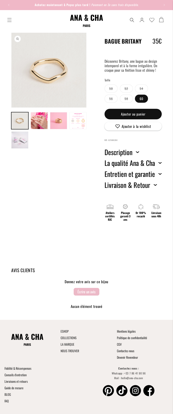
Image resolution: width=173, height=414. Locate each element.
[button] (9, 20)
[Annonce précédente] (9, 5)
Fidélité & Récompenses (18, 368)
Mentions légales (126, 331)
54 (144, 89)
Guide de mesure (14, 387)
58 (129, 99)
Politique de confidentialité (132, 337)
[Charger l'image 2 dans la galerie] (39, 120)
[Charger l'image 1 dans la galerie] (19, 120)
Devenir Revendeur (127, 357)
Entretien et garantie (130, 174)
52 (129, 89)
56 (113, 99)
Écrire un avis (86, 291)
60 (141, 98)
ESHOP (65, 331)
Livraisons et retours (16, 381)
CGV (119, 344)
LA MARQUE (67, 344)
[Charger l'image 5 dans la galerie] (19, 140)
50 (113, 89)
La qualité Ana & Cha (130, 163)
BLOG (8, 394)
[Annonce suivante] (164, 5)
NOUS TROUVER (70, 350)
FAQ (7, 400)
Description (118, 152)
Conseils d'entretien (16, 374)
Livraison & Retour (127, 185)
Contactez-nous (125, 350)
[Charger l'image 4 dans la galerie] (77, 120)
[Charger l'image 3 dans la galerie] (58, 120)
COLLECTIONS (69, 337)
